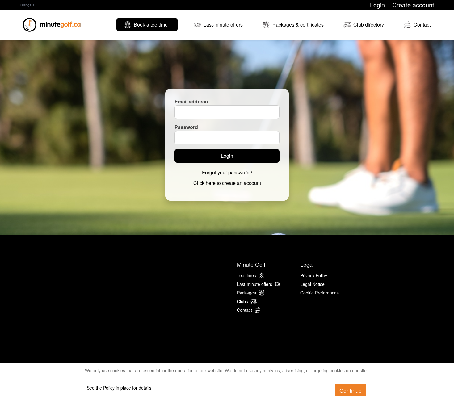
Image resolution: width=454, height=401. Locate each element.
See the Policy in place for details (119, 388)
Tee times (246, 275)
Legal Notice (312, 284)
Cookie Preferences (319, 293)
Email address (191, 101)
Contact (244, 310)
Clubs (242, 301)
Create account (413, 4)
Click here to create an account (227, 182)
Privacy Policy (313, 275)
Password (186, 127)
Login (377, 4)
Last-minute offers (254, 284)
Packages (246, 293)
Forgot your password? (227, 172)
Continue (350, 390)
